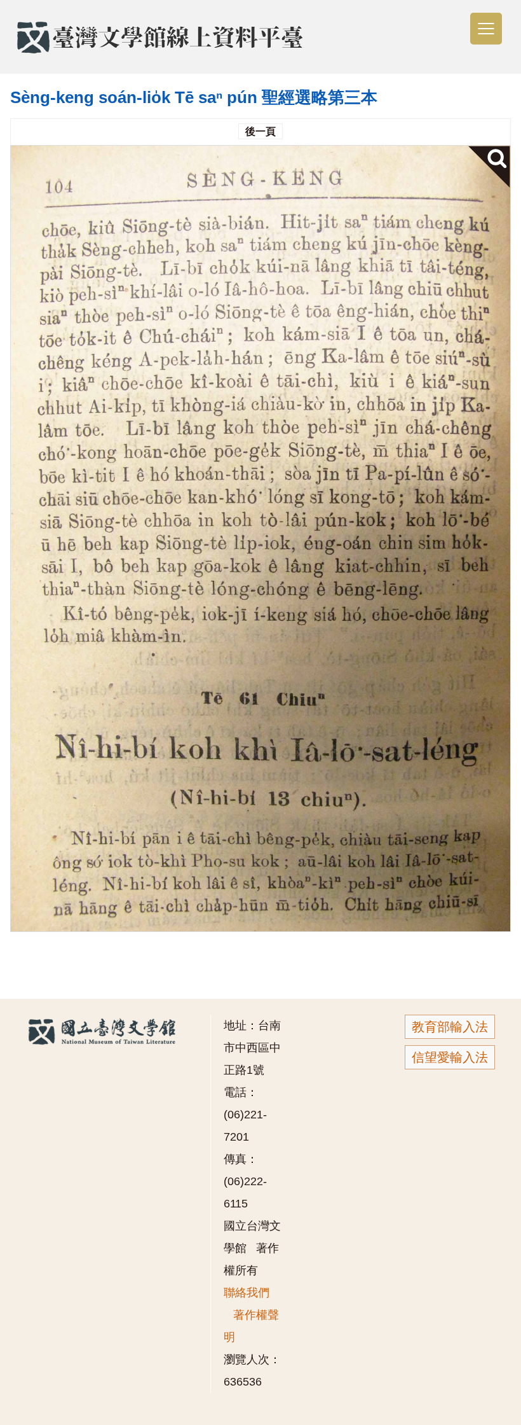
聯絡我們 (246, 1292)
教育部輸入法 (450, 1027)
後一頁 (260, 131)
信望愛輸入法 (450, 1057)
